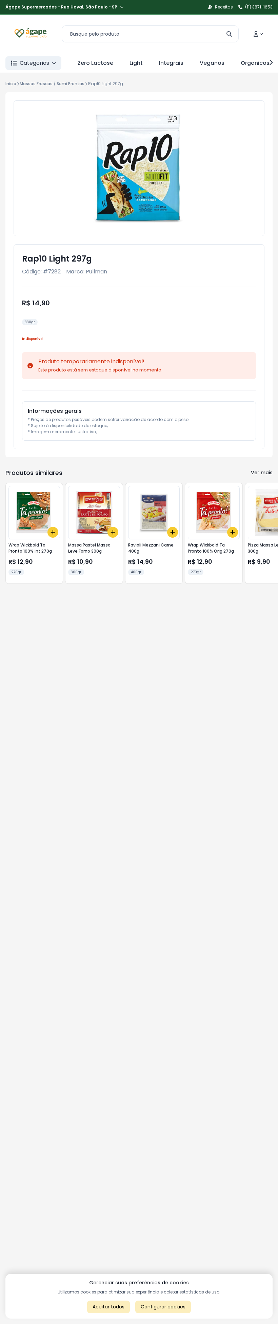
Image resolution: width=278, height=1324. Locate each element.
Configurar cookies (163, 1306)
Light (136, 63)
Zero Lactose (95, 63)
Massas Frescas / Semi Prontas (52, 84)
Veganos (212, 63)
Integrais (171, 63)
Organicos (255, 63)
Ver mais (262, 472)
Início (10, 84)
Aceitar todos (108, 1306)
